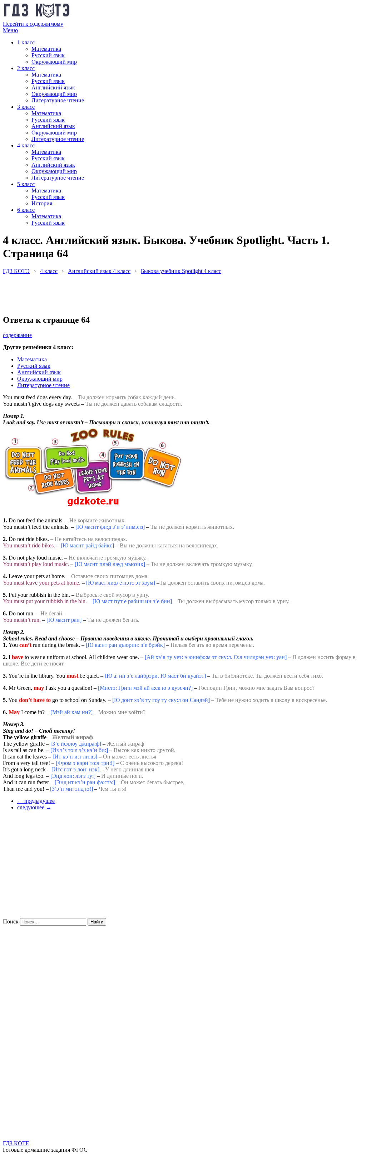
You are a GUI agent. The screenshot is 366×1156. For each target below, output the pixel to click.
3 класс (26, 107)
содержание (17, 335)
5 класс (26, 184)
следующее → (34, 807)
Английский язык (53, 87)
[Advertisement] (133, 290)
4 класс (26, 145)
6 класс (26, 210)
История (41, 203)
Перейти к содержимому (33, 24)
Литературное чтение (57, 100)
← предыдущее (36, 801)
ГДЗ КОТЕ (16, 1143)
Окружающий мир (54, 62)
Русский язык (48, 55)
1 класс (26, 42)
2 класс (26, 68)
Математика (46, 49)
